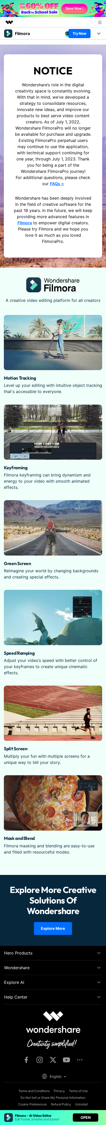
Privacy (59, 1091)
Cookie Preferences (32, 1104)
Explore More (53, 928)
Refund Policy (61, 1104)
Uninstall (81, 1104)
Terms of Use (78, 1091)
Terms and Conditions (34, 1091)
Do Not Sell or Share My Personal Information (53, 1098)
